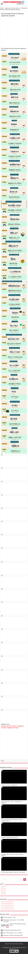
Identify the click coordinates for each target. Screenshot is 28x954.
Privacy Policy (19, 943)
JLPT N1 (3, 886)
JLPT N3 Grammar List (7, 905)
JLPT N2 (3, 888)
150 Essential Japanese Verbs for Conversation (13, 872)
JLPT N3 (3, 890)
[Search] (24, 879)
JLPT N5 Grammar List (7, 909)
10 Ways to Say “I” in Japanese (9, 785)
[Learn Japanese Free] (14, 2)
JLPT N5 (3, 894)
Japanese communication (12, 8)
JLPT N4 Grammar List (7, 907)
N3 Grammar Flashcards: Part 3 (12, 930)
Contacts (11, 943)
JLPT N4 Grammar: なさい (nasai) (12, 932)
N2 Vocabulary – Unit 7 (9, 917)
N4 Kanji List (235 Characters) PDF (13, 935)
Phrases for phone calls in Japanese (12, 726)
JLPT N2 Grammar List (7, 903)
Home (2, 8)
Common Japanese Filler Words (9, 837)
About (6, 943)
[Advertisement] (14, 33)
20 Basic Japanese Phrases (9, 727)
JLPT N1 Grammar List (7, 901)
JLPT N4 (3, 892)
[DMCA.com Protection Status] (14, 950)
